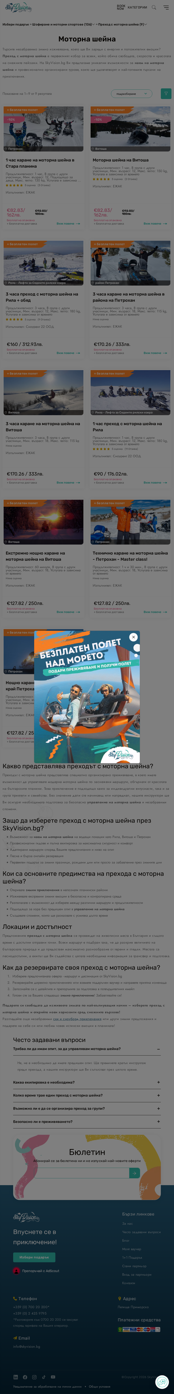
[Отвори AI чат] (162, 1382)
